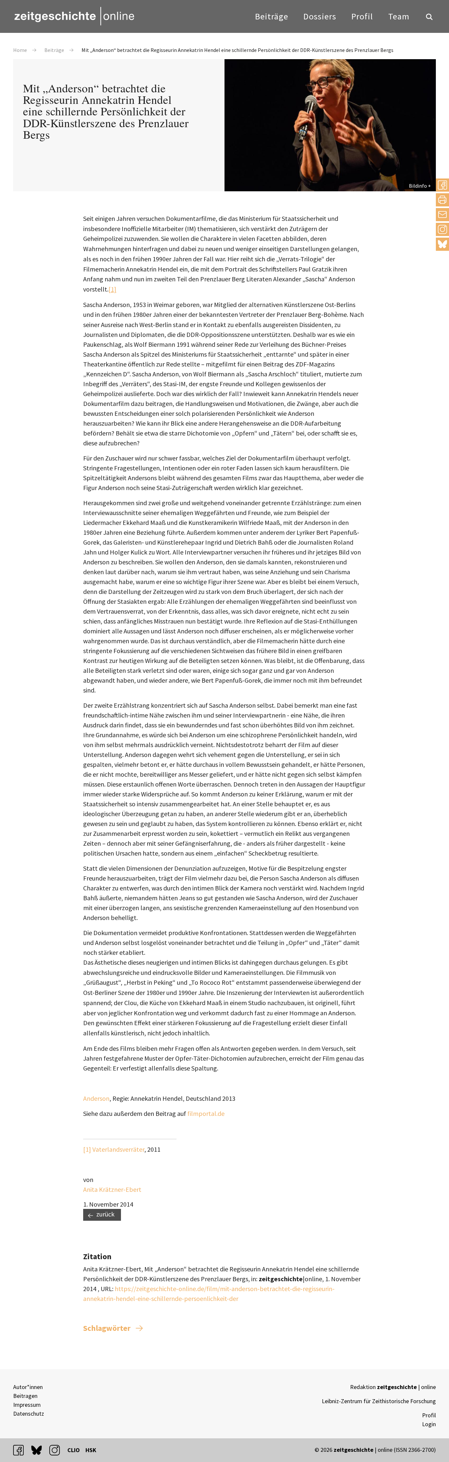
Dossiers (319, 16)
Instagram (442, 229)
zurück (105, 1214)
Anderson (96, 1098)
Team (399, 16)
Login (429, 1424)
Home (20, 50)
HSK (90, 1450)
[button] (442, 185)
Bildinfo (418, 185)
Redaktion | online (393, 1387)
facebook (21, 1450)
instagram (57, 1450)
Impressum (27, 1404)
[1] (112, 289)
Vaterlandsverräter (118, 1149)
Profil (362, 16)
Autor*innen (28, 1387)
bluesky (442, 244)
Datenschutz (28, 1413)
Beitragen (25, 1396)
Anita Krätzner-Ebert (112, 1189)
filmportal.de (206, 1113)
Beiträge (271, 16)
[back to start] (74, 16)
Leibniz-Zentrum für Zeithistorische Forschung (379, 1401)
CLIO (73, 1450)
